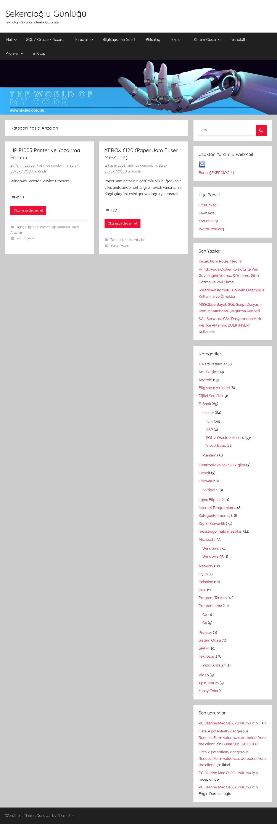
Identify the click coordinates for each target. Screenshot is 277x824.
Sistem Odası (205, 39)
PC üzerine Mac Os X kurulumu (225, 723)
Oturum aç (208, 205)
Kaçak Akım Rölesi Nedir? (220, 261)
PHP (202, 590)
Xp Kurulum (61, 227)
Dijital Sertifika (211, 396)
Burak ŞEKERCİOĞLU (216, 173)
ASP (209, 429)
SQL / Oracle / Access (45, 39)
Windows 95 (213, 556)
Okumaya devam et (28, 210)
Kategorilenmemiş (214, 515)
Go (204, 622)
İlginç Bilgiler (25, 227)
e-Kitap (39, 53)
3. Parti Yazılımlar (213, 364)
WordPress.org (211, 229)
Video (204, 675)
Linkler (208, 412)
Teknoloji (237, 39)
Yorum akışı (208, 221)
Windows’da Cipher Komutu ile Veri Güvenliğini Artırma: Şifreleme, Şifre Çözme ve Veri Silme (229, 275)
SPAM (204, 648)
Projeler (12, 53)
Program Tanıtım (213, 598)
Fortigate (210, 490)
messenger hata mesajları (220, 531)
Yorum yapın (25, 238)
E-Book (205, 404)
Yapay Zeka (208, 691)
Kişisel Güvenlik (212, 523)
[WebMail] (202, 166)
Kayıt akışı (207, 213)
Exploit (177, 39)
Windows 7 (211, 548)
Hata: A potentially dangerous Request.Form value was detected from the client (232, 737)
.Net (9, 39)
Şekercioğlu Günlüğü (46, 13)
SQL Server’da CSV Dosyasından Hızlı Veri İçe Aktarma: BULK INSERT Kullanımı (230, 325)
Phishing (153, 39)
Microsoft (44, 227)
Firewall (82, 39)
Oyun (203, 574)
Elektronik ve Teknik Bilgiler (222, 465)
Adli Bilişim (208, 372)
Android (205, 380)
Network (206, 566)
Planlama (210, 455)
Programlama (210, 606)
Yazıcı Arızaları (135, 240)
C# (205, 614)
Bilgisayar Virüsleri (119, 39)
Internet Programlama (217, 508)
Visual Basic (216, 445)
